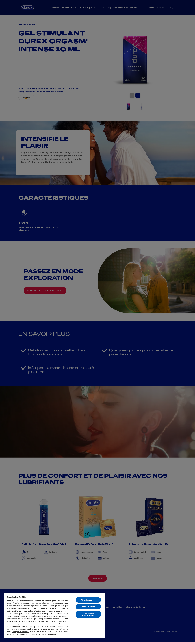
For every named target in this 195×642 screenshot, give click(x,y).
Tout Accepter (88, 600)
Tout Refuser (88, 606)
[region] (54, 615)
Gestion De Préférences (88, 614)
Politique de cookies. (20, 632)
